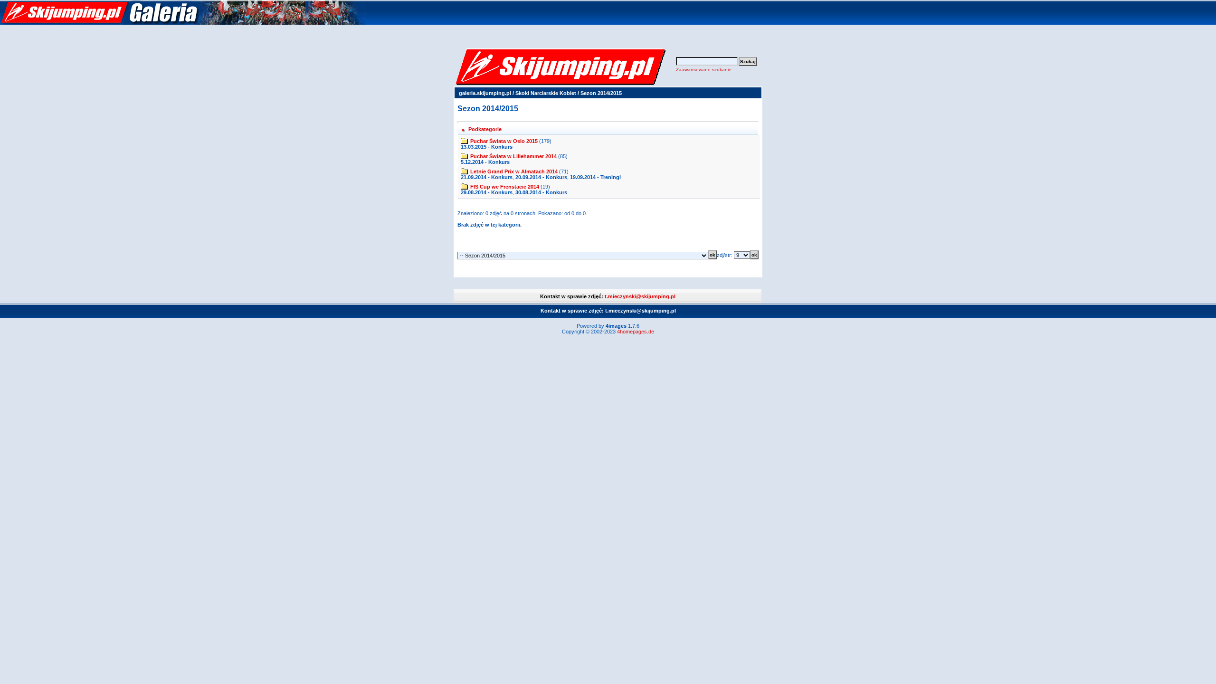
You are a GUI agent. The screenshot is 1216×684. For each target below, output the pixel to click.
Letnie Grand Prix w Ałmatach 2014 (514, 171)
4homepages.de (635, 331)
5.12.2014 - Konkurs (485, 162)
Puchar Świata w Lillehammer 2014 (513, 156)
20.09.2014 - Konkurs (541, 177)
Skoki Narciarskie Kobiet (545, 93)
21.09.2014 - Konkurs (487, 177)
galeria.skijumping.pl (485, 93)
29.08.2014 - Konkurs (487, 192)
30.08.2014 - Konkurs (541, 192)
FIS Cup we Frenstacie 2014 (504, 187)
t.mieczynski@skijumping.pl (640, 296)
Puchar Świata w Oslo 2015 (504, 141)
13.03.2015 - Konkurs (487, 147)
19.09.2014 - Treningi (595, 177)
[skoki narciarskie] (183, 23)
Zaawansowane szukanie (704, 69)
